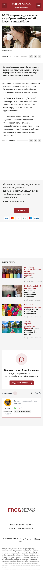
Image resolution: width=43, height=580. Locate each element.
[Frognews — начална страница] (21, 510)
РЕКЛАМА (29, 525)
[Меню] (38, 5)
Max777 (8, 408)
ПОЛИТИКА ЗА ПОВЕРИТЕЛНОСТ (21, 528)
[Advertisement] (21, 462)
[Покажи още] (21, 573)
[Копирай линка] (31, 56)
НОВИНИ (5, 56)
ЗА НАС (12, 525)
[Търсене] (4, 5)
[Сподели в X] (39, 56)
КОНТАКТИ (20, 525)
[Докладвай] (24, 407)
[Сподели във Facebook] (35, 56)
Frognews (11, 140)
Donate (21, 210)
